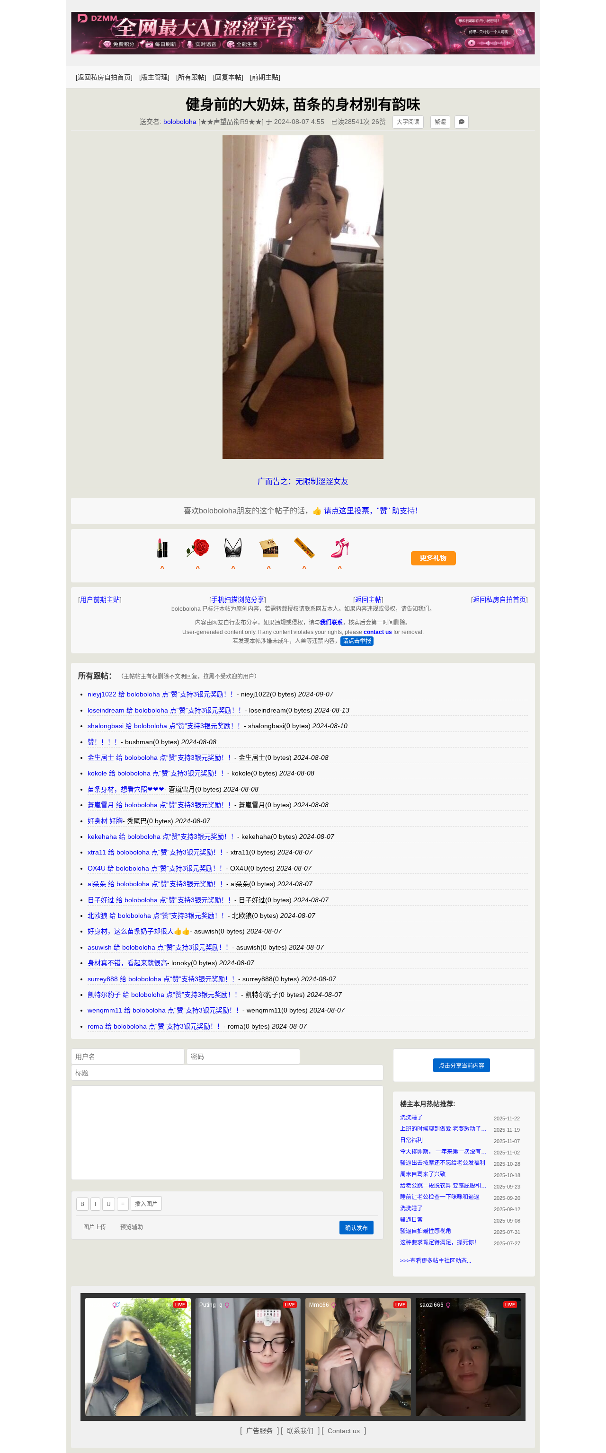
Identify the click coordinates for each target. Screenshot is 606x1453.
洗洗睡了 (411, 1117)
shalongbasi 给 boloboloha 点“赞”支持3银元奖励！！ (166, 726)
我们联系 (331, 622)
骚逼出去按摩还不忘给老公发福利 (442, 1163)
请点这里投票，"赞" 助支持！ (373, 511)
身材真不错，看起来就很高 (127, 963)
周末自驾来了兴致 (423, 1174)
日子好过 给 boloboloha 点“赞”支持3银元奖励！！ (161, 900)
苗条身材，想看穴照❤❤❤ (126, 789)
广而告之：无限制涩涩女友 (303, 481)
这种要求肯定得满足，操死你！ (440, 1242)
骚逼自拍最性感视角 (425, 1231)
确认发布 (356, 1228)
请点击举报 (357, 641)
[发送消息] (461, 122)
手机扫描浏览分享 (237, 599)
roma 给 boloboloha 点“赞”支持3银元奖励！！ (155, 1026)
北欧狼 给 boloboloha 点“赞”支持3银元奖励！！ (158, 915)
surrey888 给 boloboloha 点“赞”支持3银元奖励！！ (163, 979)
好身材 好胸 (105, 821)
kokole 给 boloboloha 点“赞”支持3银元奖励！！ (157, 773)
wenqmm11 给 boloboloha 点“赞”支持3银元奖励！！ (165, 1010)
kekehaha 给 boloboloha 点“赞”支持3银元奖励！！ (162, 836)
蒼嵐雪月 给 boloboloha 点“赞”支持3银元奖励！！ (161, 805)
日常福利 (411, 1140)
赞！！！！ (104, 742)
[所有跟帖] (191, 77)
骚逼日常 (411, 1220)
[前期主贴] (265, 77)
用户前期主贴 (100, 599)
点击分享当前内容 (461, 1066)
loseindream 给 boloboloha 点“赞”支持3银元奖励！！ (166, 710)
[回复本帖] (228, 77)
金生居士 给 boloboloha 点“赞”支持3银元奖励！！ (161, 757)
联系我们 (300, 1431)
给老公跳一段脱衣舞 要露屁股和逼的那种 (445, 1186)
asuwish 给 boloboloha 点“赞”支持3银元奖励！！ (160, 947)
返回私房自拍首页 (499, 599)
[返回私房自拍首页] (104, 77)
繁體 (440, 122)
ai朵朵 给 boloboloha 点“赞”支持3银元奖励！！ (157, 884)
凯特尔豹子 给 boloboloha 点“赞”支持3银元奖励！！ (164, 994)
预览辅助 (131, 1227)
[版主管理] (154, 77)
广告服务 (259, 1431)
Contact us (344, 1431)
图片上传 (94, 1227)
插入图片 (146, 1204)
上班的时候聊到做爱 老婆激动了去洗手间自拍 (445, 1129)
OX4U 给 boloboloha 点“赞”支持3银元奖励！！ (157, 868)
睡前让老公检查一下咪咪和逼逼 (440, 1197)
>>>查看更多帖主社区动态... (435, 1261)
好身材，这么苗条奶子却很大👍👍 (139, 931)
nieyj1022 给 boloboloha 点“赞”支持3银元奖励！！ (162, 694)
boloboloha (179, 121)
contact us (378, 632)
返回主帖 (368, 599)
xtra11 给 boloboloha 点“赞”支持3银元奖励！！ (157, 852)
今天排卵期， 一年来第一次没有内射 (445, 1151)
